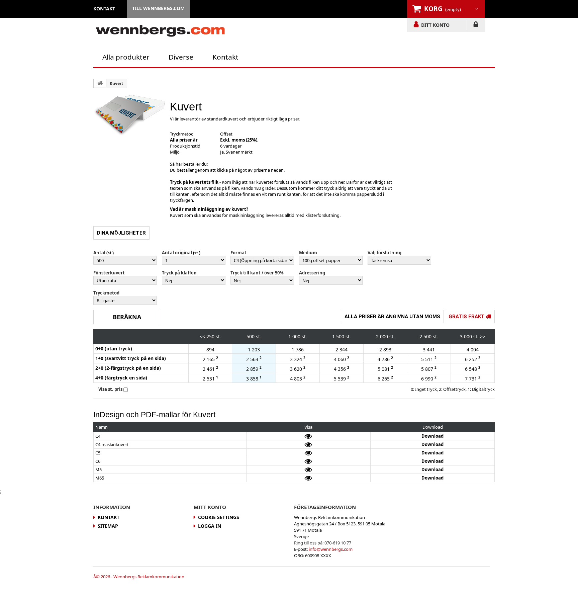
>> (482, 336)
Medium (308, 253)
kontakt (104, 8)
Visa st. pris (110, 389)
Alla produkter (126, 57)
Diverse (181, 57)
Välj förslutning (384, 253)
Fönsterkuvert (109, 273)
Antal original (177, 253)
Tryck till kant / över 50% (257, 273)
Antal (99, 253)
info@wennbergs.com (331, 549)
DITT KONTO (435, 25)
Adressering (312, 273)
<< (202, 336)
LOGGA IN (476, 25)
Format (238, 253)
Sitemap (108, 526)
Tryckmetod (106, 293)
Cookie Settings (218, 517)
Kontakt (225, 57)
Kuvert (116, 83)
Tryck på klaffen (179, 273)
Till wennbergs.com (158, 8)
